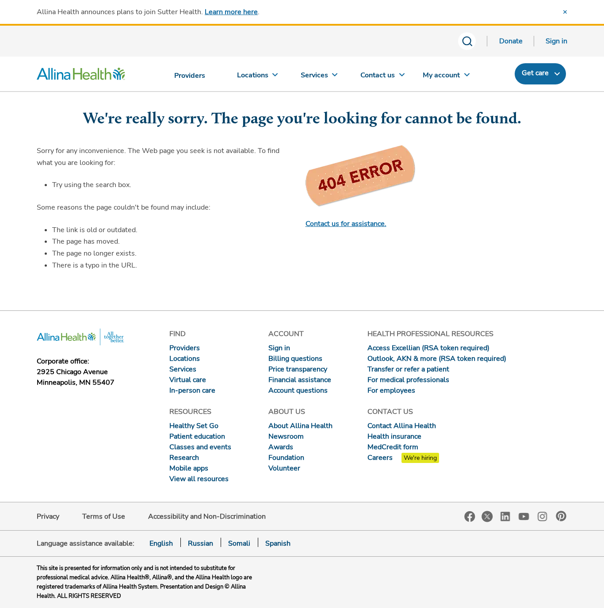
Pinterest (561, 516)
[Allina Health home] (81, 76)
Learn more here (231, 12)
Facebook (469, 516)
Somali (239, 543)
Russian (200, 543)
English (161, 543)
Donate (511, 41)
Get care (535, 73)
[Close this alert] (565, 12)
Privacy (48, 516)
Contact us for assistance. (346, 224)
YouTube (524, 515)
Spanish (278, 543)
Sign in (556, 41)
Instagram (542, 515)
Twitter (487, 516)
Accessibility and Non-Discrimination (207, 516)
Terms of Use (103, 516)
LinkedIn (505, 515)
